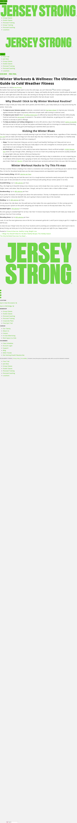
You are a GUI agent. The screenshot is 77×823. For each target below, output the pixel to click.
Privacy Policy (16, 358)
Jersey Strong (17, 87)
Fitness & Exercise (12, 231)
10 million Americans (30, 115)
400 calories (19, 183)
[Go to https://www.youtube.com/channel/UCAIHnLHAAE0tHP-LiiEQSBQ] (38, 297)
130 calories (15, 209)
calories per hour (25, 174)
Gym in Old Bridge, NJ (7, 306)
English (9, 822)
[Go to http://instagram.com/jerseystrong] (38, 295)
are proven (21, 117)
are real (2, 137)
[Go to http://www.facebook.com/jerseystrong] (38, 290)
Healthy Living (23, 231)
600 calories (19, 217)
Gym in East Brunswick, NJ (8, 303)
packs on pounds (70, 122)
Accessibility (24, 358)
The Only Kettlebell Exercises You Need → (13, 236)
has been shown (51, 110)
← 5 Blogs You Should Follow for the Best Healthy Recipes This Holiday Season (25, 234)
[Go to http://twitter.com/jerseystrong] (38, 293)
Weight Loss (33, 231)
